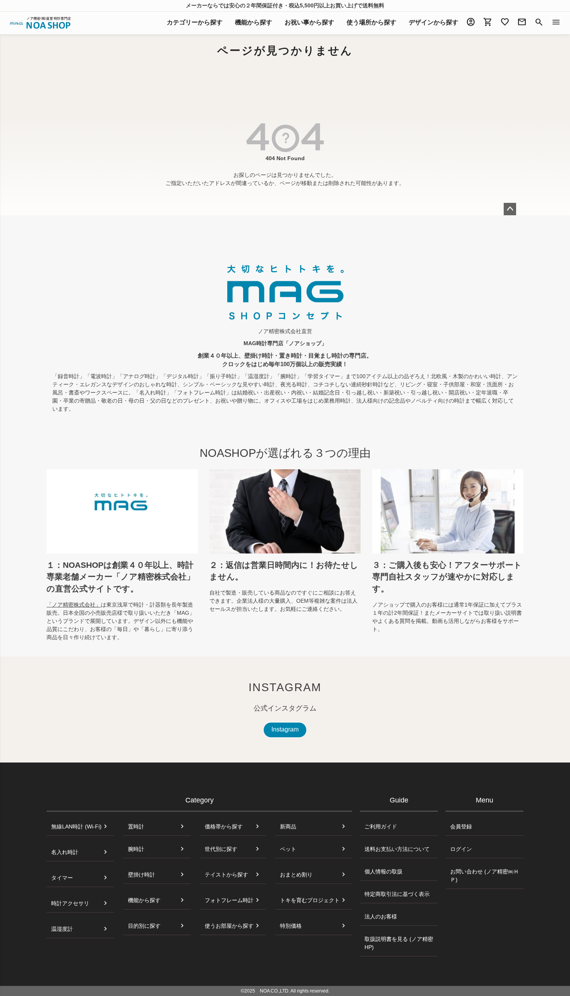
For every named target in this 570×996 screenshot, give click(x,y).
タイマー (62, 878)
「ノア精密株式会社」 (74, 605)
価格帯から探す (224, 826)
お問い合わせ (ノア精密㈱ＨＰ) (484, 875)
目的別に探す (144, 926)
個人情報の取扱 (383, 871)
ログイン (461, 849)
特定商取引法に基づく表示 (397, 894)
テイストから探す (226, 875)
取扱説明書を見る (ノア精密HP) (398, 943)
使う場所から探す (371, 22)
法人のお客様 (380, 916)
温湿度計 (62, 929)
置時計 (136, 826)
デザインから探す (433, 22)
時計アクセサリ (70, 903)
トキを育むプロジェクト (310, 900)
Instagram (285, 729)
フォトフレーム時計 (229, 900)
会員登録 (461, 826)
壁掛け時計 (141, 875)
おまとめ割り (296, 875)
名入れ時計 (64, 852)
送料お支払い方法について (397, 849)
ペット (288, 849)
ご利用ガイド (380, 826)
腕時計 (136, 849)
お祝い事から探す (309, 22)
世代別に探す (221, 849)
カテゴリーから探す (195, 22)
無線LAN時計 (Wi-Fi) (76, 826)
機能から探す (144, 900)
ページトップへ (510, 209)
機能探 (253, 22)
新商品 (288, 826)
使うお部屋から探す (229, 926)
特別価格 (291, 926)
